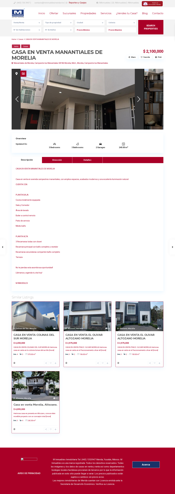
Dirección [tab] (57, 160)
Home (14, 39)
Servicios (106, 13)
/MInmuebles (104, 3)
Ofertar (53, 13)
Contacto (157, 13)
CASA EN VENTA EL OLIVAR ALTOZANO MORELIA (84, 336)
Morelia (80, 63)
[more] (51, 350)
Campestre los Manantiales (96, 63)
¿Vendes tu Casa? (127, 13)
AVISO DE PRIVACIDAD (29, 473)
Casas (20, 39)
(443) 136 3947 (23, 3)
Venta (16, 46)
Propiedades (88, 13)
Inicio (41, 13)
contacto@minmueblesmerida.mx (49, 3)
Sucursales (69, 13)
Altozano (71, 328)
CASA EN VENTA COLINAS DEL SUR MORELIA (34, 336)
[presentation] (16, 99)
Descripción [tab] (27, 160)
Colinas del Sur (22, 328)
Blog (145, 13)
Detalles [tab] (87, 160)
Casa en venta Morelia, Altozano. (35, 405)
